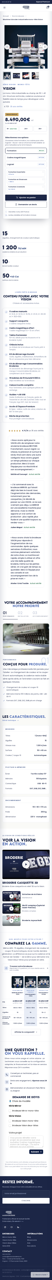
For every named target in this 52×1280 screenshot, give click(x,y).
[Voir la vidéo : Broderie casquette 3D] (16, 76)
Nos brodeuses (18, 16)
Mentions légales (8, 1276)
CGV (17, 1276)
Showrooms (32, 1240)
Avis (28, 1243)
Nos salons (31, 1246)
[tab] (10, 615)
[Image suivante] (45, 47)
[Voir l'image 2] (26, 76)
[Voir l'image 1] (7, 76)
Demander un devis (27, 204)
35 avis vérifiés (16, 106)
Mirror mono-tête (9, 1237)
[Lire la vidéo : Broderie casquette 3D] (26, 864)
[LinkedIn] (18, 1227)
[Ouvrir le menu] (4, 7)
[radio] (26, 173)
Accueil (6, 16)
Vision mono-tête (9, 1240)
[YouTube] (11, 1227)
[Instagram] (5, 1227)
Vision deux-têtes (9, 1243)
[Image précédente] (7, 47)
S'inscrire (26, 1201)
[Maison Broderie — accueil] (26, 7)
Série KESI (6, 1246)
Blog (29, 1237)
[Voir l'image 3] (35, 76)
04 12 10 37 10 (6, 2)
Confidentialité (25, 1276)
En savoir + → (17, 1221)
